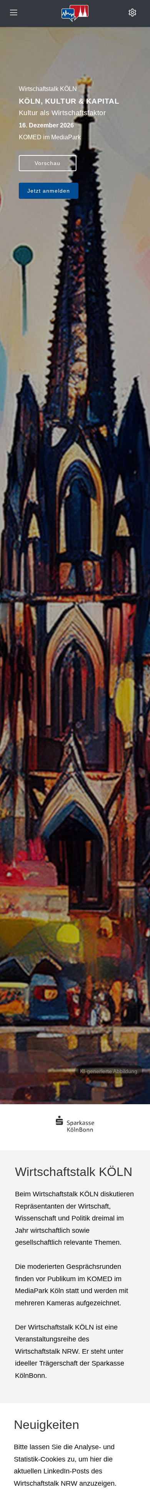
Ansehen (47, 175)
